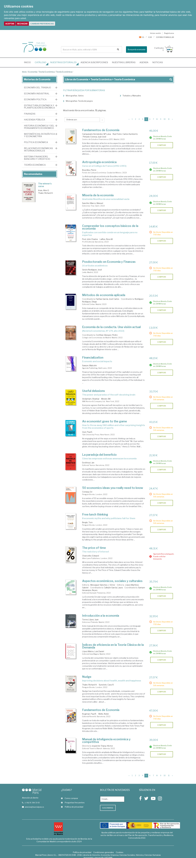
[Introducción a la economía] (70, 621)
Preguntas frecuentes (75, 802)
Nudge (86, 676)
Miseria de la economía (98, 195)
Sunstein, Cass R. (106, 685)
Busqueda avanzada (136, 49)
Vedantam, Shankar (90, 399)
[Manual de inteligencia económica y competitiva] (70, 745)
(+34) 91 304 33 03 (32, 803)
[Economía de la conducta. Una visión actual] (70, 333)
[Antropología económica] (70, 168)
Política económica (36, 142)
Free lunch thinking (95, 514)
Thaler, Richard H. (89, 685)
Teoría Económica (47, 72)
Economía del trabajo (37, 87)
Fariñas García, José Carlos (107, 299)
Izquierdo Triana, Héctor (102, 746)
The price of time (94, 547)
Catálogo (40, 62)
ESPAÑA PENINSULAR (165, 37)
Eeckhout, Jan (88, 462)
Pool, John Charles (90, 239)
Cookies (119, 852)
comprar (161, 145)
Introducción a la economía (100, 615)
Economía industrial (36, 93)
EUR (150, 37)
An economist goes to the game (104, 421)
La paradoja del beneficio (99, 454)
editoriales (63, 62)
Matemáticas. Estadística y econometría (39, 135)
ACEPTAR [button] (9, 23)
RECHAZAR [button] (22, 23)
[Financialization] (70, 363)
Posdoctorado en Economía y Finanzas (109, 261)
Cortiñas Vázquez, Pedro (107, 335)
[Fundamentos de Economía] (70, 136)
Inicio (28, 62)
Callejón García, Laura (113, 587)
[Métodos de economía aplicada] (70, 301)
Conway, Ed (87, 492)
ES (143, 37)
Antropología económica (99, 162)
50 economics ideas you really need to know (112, 488)
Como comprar (71, 798)
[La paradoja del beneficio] (70, 461)
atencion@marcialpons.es (34, 807)
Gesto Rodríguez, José (92, 270)
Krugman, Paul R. (89, 714)
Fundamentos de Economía (100, 130)
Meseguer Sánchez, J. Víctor (102, 585)
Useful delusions (93, 391)
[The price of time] (70, 554)
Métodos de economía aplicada (103, 295)
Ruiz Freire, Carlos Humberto (125, 134)
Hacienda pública (34, 120)
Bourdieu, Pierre (89, 170)
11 (168, 119)
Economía (32, 72)
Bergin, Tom (87, 522)
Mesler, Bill (105, 399)
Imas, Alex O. (43, 190)
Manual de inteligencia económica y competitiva (106, 740)
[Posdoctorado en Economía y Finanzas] (70, 267)
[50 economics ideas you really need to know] (70, 494)
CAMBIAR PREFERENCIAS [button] (42, 23)
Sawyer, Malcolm (89, 365)
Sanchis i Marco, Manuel (92, 203)
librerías (123, 62)
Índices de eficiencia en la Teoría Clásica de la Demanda (113, 646)
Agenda (143, 62)
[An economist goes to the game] (70, 428)
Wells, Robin (103, 714)
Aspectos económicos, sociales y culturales (112, 581)
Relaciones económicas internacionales (38, 149)
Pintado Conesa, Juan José (94, 137)
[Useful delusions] (70, 397)
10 (165, 119)
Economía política (35, 99)
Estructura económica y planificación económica (39, 106)
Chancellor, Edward (90, 556)
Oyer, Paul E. (87, 432)
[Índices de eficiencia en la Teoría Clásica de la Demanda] (70, 651)
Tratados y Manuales (132, 95)
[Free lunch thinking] (70, 521)
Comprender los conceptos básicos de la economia (110, 227)
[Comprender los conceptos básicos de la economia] (70, 233)
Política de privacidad (74, 807)
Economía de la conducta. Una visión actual (111, 327)
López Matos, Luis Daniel (93, 651)
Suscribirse (107, 808)
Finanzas (29, 114)
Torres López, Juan (90, 619)
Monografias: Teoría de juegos (79, 101)
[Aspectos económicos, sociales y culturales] (70, 587)
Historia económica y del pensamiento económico (39, 127)
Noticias (157, 62)
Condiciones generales (103, 852)
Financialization (92, 357)
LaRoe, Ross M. (106, 239)
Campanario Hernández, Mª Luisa (96, 134)
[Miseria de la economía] (70, 202)
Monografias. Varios (75, 95)
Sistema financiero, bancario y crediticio (37, 157)
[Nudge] (70, 683)
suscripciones (94, 62)
